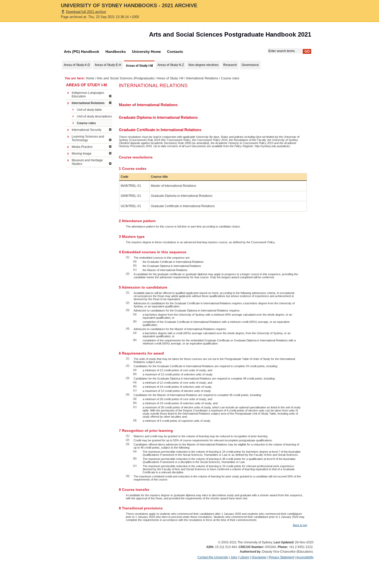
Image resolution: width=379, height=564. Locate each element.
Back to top (300, 525)
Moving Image (82, 153)
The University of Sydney (90, 36)
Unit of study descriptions (94, 116)
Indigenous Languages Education (88, 94)
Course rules (86, 123)
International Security (86, 130)
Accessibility (305, 557)
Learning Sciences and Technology (88, 138)
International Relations (202, 78)
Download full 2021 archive (86, 12)
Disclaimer (259, 557)
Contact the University (212, 557)
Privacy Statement (281, 557)
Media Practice (82, 147)
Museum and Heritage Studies (87, 162)
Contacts (175, 51)
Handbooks (115, 51)
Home (90, 78)
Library (244, 557)
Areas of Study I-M (170, 78)
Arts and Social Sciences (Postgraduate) (125, 78)
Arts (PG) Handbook (81, 51)
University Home (146, 51)
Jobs (233, 557)
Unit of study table (89, 110)
